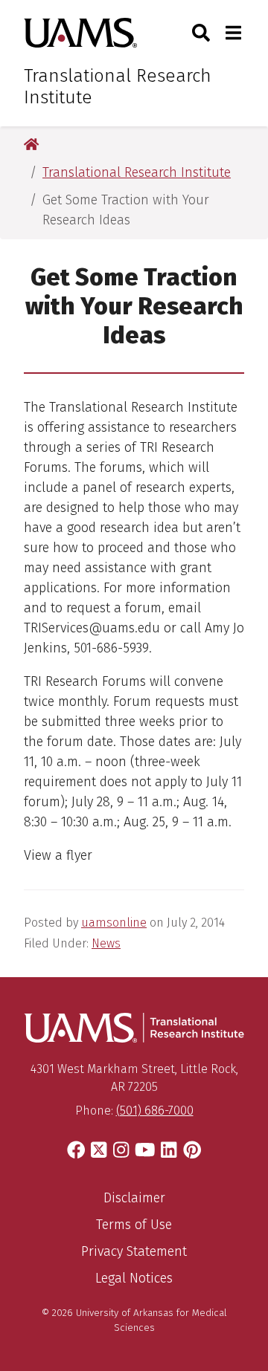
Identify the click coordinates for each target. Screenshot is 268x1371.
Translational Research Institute (117, 86)
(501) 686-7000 (155, 1110)
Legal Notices (134, 1278)
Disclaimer (134, 1198)
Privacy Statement (134, 1251)
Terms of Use (134, 1224)
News (106, 943)
